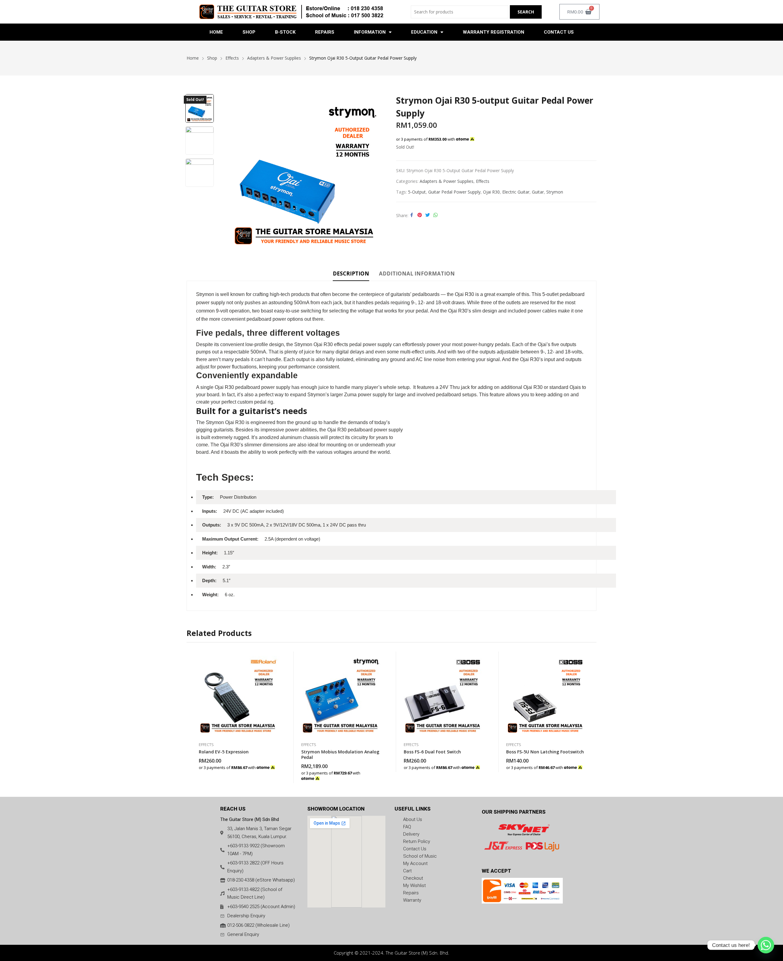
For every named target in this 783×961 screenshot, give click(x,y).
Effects (482, 181)
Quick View (277, 658)
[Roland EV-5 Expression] (238, 694)
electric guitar (515, 192)
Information (370, 32)
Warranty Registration (493, 32)
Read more (277, 764)
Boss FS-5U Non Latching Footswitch (545, 752)
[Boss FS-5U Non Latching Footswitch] (545, 694)
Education (424, 32)
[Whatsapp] (766, 945)
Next (379, 172)
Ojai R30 (491, 192)
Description (351, 273)
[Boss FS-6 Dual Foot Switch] (443, 694)
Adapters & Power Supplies (446, 181)
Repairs (324, 32)
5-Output (417, 192)
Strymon (554, 192)
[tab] (350, 274)
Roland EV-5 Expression (224, 752)
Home (216, 32)
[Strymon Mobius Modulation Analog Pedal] (340, 694)
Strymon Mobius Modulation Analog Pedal (340, 754)
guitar (538, 192)
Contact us (559, 32)
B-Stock (285, 32)
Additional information (417, 273)
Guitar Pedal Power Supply (454, 192)
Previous (229, 172)
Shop (249, 32)
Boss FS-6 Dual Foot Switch (432, 752)
